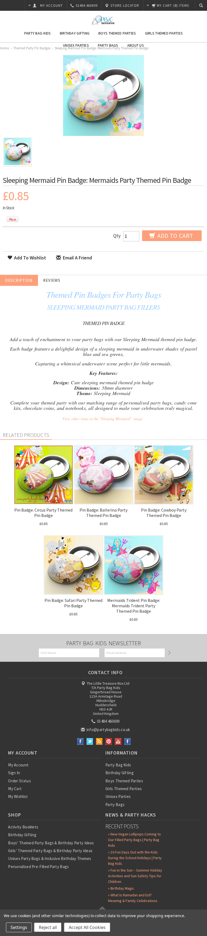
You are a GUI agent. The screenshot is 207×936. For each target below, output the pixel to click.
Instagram (127, 741)
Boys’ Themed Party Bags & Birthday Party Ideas (51, 842)
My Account (18, 764)
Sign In (14, 772)
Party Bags (108, 45)
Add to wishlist (29, 258)
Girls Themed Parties (164, 33)
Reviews (51, 280)
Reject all (48, 927)
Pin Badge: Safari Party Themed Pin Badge (73, 603)
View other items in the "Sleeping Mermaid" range (102, 418)
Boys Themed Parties (117, 33)
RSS (99, 741)
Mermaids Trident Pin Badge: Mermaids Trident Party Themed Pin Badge (133, 606)
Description (18, 280)
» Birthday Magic (121, 888)
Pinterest (108, 741)
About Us (135, 45)
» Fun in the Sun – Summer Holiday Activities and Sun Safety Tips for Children (135, 876)
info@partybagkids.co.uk (108, 729)
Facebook (80, 741)
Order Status (19, 780)
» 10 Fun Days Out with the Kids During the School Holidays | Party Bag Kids (135, 858)
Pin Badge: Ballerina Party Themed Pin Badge (103, 512)
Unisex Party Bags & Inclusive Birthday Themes (49, 858)
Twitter (90, 741)
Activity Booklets (23, 826)
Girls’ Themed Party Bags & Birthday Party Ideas (50, 850)
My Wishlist (18, 796)
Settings (19, 927)
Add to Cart (175, 235)
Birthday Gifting (74, 33)
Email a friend (77, 258)
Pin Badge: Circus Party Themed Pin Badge (43, 512)
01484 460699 (108, 721)
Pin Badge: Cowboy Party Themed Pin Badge (164, 512)
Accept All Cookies (87, 927)
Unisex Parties (76, 45)
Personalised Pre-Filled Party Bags (38, 866)
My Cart (15, 788)
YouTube (118, 741)
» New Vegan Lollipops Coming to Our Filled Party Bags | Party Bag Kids (134, 840)
